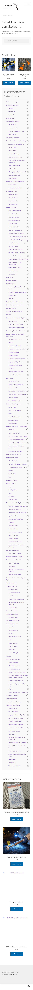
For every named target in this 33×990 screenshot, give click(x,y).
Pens (9, 493)
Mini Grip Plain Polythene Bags (17, 236)
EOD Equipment (13, 589)
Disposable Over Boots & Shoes (17, 512)
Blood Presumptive (14, 666)
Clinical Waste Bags (14, 220)
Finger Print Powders (14, 346)
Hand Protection (13, 525)
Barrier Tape (12, 147)
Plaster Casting (13, 321)
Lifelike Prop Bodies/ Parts (16, 131)
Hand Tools (11, 649)
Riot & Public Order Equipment (17, 742)
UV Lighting (11, 762)
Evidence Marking (13, 154)
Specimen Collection (14, 702)
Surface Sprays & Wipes (15, 188)
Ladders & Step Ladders (15, 653)
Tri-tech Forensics (11, 698)
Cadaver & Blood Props (12, 121)
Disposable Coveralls (14, 509)
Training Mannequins (12, 695)
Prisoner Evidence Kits (14, 574)
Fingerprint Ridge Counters (16, 362)
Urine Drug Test (13, 204)
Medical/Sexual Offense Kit (16, 439)
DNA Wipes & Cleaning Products (15, 181)
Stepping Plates (13, 420)
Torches (8, 656)
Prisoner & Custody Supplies (14, 560)
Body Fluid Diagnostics (12, 105)
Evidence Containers (14, 227)
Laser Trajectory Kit (14, 165)
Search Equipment (11, 583)
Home (4, 15)
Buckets (10, 633)
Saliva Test (11, 111)
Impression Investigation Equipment (17, 318)
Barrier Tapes (12, 407)
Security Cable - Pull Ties (15, 249)
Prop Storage (12, 734)
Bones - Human (12, 128)
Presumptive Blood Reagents (14, 556)
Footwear (11, 522)
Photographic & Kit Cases (15, 371)
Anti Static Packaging (14, 210)
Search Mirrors (12, 607)
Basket (25, 985)
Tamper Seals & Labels (14, 267)
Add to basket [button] (8, 82)
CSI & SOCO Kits (13, 711)
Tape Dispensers (13, 271)
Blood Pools (12, 124)
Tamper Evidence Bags (14, 256)
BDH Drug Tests (13, 194)
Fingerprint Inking (13, 352)
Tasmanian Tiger (13, 617)
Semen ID (11, 115)
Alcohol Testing (13, 662)
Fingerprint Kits (13, 355)
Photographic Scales (14, 175)
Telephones (11, 759)
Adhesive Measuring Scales (16, 144)
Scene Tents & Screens (14, 417)
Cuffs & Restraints (13, 563)
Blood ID (10, 108)
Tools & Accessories (12, 624)
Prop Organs (12, 134)
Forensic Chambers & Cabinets (15, 305)
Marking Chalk (12, 490)
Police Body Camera (14, 731)
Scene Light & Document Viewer (17, 391)
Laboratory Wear (13, 538)
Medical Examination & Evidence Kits (16, 426)
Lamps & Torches (13, 388)
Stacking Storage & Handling (16, 252)
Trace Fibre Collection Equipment (18, 692)
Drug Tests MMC (13, 198)
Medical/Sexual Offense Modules (17, 443)
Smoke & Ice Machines (14, 751)
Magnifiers (11, 368)
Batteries (11, 627)
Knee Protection (13, 535)
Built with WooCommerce (9, 974)
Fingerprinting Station (15, 365)
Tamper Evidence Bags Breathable (18, 259)
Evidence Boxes (12, 223)
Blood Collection (13, 461)
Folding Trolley (12, 643)
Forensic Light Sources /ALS (16, 384)
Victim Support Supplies (15, 451)
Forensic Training (11, 308)
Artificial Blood (12, 708)
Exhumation (9, 277)
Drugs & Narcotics (11, 191)
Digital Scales (12, 150)
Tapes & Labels (12, 274)
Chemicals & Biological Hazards (17, 506)
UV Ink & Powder (13, 397)
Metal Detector (12, 596)
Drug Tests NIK (12, 201)
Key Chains (11, 566)
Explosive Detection (14, 592)
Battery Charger (13, 630)
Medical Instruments (12, 457)
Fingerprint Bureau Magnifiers (17, 715)
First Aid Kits (12, 295)
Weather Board (12, 499)
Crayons (10, 487)
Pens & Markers (10, 483)
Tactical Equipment (12, 614)
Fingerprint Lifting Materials (16, 359)
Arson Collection (13, 214)
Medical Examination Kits (13, 454)
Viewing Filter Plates (14, 401)
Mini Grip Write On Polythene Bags (18, 240)
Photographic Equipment (15, 724)
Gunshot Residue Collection (14, 311)
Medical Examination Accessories (18, 436)
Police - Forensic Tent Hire (16, 728)
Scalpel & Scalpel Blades (15, 467)
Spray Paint (11, 496)
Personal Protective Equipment (15, 503)
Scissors (10, 470)
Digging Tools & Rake (14, 636)
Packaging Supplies (11, 480)
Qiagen (10, 689)
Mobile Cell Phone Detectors (16, 599)
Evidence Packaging (12, 207)
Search (16, 987)
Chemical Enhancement (13, 137)
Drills (10, 640)
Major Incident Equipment (13, 404)
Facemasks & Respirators (15, 519)
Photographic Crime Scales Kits (17, 172)
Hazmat (8, 314)
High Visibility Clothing (15, 532)
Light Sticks (11, 168)
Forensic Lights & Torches (15, 718)
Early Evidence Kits (13, 433)
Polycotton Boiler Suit (14, 542)
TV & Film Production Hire (13, 705)
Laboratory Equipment (15, 721)
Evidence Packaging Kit (15, 230)
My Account (5, 987)
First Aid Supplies (11, 284)
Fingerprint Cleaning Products (17, 349)
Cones (10, 413)
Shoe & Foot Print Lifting (15, 324)
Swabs (10, 477)
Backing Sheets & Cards (15, 339)
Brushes (10, 342)
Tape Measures (12, 178)
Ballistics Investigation (13, 102)
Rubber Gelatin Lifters (14, 375)
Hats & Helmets (13, 529)
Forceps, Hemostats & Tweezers (17, 464)
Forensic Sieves (12, 646)
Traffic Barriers (12, 423)
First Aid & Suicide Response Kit (17, 292)
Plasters (10, 298)
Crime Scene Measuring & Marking (16, 141)
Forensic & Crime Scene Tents (14, 302)
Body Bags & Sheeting (14, 410)
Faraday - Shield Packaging (16, 233)
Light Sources (10, 378)
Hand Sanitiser (12, 185)
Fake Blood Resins (11, 280)
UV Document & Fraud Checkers (17, 394)
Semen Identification (12, 611)
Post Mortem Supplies (12, 550)
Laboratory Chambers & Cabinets (15, 331)
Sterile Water (12, 474)
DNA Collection (12, 430)
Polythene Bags (13, 246)
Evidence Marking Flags (15, 157)
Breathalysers (10, 118)
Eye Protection (12, 516)
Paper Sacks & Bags (14, 243)
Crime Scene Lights (14, 381)
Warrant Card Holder (14, 766)
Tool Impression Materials (16, 327)
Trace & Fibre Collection (13, 659)
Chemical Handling (13, 217)
